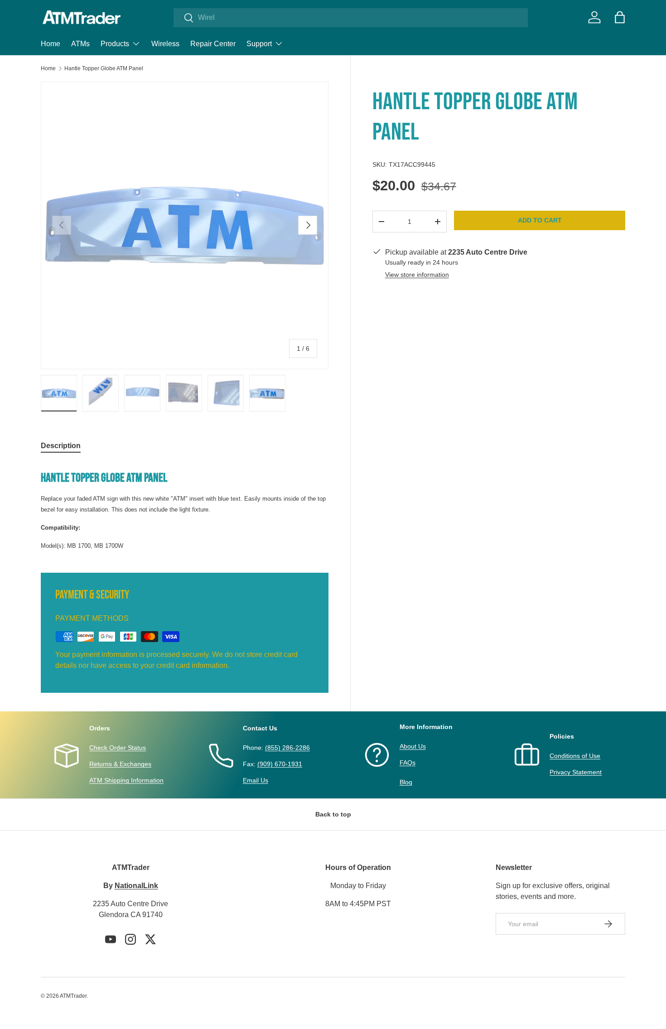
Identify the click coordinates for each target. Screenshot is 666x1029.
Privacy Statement (576, 772)
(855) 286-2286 (287, 747)
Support (259, 44)
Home (50, 44)
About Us (413, 746)
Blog (406, 782)
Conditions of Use (575, 755)
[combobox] (351, 17)
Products (115, 44)
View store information (417, 274)
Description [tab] (61, 445)
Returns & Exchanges (120, 764)
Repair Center (213, 44)
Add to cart (540, 220)
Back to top (333, 814)
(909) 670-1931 (279, 764)
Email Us (255, 780)
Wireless (165, 44)
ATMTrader (73, 996)
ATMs (80, 44)
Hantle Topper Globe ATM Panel (103, 68)
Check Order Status (117, 747)
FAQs (407, 762)
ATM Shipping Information (126, 780)
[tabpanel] (184, 507)
